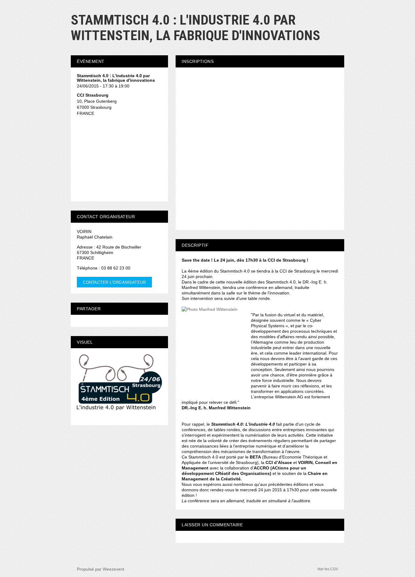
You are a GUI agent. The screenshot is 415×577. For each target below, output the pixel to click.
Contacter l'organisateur (114, 282)
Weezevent (113, 569)
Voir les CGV (327, 569)
